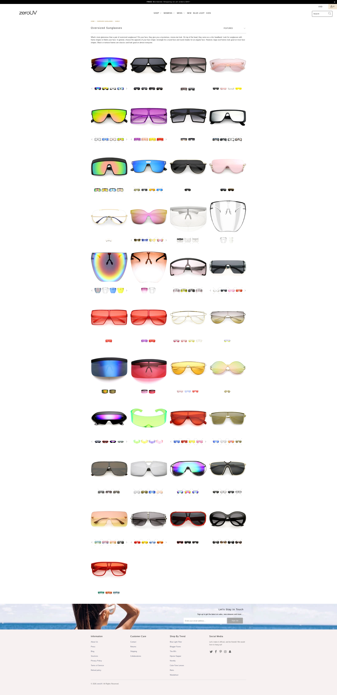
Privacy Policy (96, 661)
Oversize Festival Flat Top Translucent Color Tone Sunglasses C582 (148, 317)
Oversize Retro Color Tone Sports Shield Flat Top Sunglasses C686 (188, 267)
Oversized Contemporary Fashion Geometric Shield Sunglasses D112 (148, 65)
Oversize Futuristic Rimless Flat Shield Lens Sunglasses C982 (109, 518)
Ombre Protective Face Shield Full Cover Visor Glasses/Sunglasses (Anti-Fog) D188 (148, 267)
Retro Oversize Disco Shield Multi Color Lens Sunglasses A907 (227, 317)
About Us (94, 642)
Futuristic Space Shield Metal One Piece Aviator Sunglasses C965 (227, 468)
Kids (208, 13)
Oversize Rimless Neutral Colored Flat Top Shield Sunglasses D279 (188, 116)
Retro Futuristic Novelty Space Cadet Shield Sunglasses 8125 (109, 418)
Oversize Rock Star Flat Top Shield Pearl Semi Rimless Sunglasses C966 (227, 166)
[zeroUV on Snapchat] (230, 652)
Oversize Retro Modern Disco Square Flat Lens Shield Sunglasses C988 (109, 468)
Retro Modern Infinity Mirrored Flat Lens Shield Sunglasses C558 (109, 116)
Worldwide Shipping (159, 2)
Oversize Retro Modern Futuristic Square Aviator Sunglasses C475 (188, 65)
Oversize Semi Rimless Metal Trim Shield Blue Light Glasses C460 (109, 216)
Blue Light (199, 13)
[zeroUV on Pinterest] (221, 652)
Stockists (94, 656)
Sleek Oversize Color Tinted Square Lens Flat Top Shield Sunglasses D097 (109, 569)
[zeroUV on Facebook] (216, 652)
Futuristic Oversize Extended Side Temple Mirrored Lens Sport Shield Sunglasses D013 (109, 166)
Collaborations (135, 656)
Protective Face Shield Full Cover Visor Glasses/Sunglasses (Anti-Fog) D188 (227, 216)
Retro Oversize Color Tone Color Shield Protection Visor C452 (148, 367)
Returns (133, 647)
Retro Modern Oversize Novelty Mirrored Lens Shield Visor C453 (109, 367)
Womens (168, 13)
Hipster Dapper (175, 656)
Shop (157, 13)
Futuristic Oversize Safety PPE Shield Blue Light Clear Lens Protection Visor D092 (188, 216)
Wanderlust (174, 675)
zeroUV (99, 684)
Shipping (133, 651)
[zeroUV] (28, 12)
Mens (180, 13)
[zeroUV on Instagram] (225, 652)
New (189, 13)
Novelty (173, 661)
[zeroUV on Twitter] (211, 652)
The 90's (173, 651)
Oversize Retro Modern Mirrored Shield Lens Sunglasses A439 (227, 367)
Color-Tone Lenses (177, 665)
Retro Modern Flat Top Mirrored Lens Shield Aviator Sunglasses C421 (227, 418)
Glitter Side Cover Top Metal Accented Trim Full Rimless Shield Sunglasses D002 (188, 166)
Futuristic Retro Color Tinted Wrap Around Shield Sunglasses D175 (148, 418)
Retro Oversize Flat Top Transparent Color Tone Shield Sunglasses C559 (188, 418)
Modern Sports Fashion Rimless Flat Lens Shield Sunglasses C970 (148, 166)
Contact (133, 642)
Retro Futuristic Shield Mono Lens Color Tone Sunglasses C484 (188, 317)
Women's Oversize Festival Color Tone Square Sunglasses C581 (109, 317)
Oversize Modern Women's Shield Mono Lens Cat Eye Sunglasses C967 (148, 216)
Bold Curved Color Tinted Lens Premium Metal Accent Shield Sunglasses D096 (148, 518)
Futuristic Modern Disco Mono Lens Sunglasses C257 (227, 65)
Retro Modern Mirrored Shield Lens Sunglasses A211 (188, 468)
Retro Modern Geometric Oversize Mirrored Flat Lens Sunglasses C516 (148, 468)
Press (93, 647)
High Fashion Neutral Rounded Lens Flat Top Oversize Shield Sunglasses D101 (188, 518)
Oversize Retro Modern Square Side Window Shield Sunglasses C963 (227, 116)
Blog (92, 651)
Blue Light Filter (176, 642)
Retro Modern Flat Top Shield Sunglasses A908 (188, 367)
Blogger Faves (175, 647)
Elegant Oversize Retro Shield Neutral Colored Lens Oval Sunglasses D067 (227, 518)
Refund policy (96, 670)
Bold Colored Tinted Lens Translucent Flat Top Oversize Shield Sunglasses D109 (148, 116)
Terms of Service (97, 665)
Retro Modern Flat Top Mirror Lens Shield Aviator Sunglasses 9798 (109, 65)
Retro (172, 670)
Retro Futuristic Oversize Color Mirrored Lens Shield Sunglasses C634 (227, 267)
